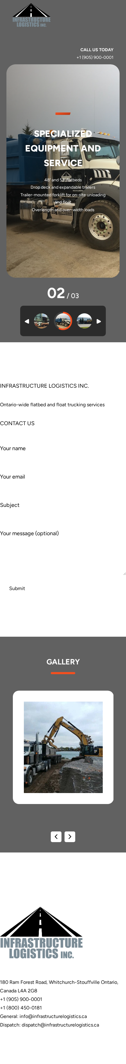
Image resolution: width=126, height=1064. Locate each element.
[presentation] (56, 836)
